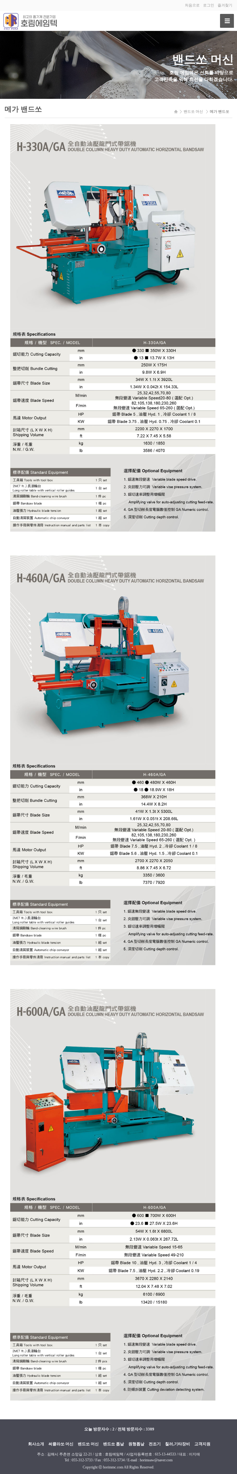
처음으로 (192, 5)
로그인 (208, 5)
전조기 (155, 1444)
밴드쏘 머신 (88, 1444)
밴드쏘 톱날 (113, 1444)
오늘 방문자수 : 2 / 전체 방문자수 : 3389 (119, 1429)
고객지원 (202, 1444)
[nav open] (227, 21)
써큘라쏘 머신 (60, 1444)
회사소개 (36, 1444)
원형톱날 (136, 1444)
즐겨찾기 (225, 5)
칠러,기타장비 (177, 1444)
